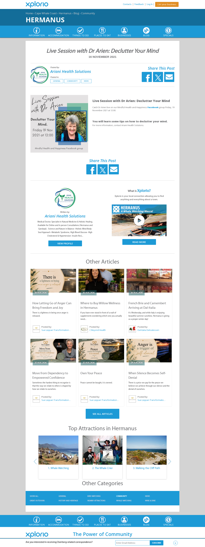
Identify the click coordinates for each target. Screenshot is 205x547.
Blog (76, 13)
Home (29, 13)
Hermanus (65, 13)
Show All (34, 496)
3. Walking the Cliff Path (146, 468)
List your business (167, 4)
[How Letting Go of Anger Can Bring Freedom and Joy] (53, 281)
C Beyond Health (98, 330)
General (57, 81)
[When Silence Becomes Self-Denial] (149, 350)
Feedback (139, 4)
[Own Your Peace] (101, 351)
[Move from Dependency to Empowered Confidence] (53, 351)
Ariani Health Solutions (70, 71)
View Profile (65, 243)
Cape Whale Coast (46, 13)
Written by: (65, 212)
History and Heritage (68, 500)
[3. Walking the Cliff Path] (147, 450)
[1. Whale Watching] (58, 450)
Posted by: (55, 67)
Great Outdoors (37, 500)
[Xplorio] (39, 4)
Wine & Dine (150, 500)
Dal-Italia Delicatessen (148, 330)
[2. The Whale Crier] (102, 450)
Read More (139, 242)
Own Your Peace (91, 373)
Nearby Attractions (96, 500)
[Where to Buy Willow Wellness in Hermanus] (101, 281)
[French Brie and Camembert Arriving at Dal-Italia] (149, 281)
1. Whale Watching (58, 468)
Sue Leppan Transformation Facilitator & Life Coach (56, 330)
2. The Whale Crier (102, 468)
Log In (150, 4)
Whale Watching (123, 500)
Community (88, 13)
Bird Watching (94, 496)
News (86, 81)
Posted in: (54, 77)
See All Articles (102, 413)
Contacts (127, 4)
